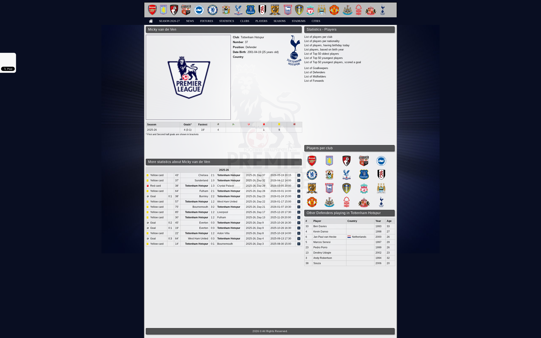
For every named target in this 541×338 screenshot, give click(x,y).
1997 (378, 242)
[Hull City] (275, 6)
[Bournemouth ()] (347, 157)
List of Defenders (314, 72)
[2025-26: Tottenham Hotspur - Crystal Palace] (298, 185)
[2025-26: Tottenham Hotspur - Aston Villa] (298, 233)
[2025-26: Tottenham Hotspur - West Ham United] (298, 201)
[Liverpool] (310, 6)
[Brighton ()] (381, 157)
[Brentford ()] (364, 157)
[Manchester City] (321, 6)
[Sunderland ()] (364, 198)
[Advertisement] (349, 114)
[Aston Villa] (163, 6)
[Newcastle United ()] (329, 198)
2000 (378, 236)
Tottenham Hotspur (252, 37)
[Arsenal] (152, 6)
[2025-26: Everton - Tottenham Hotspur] (298, 222)
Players (261, 21)
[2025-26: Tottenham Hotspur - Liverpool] (298, 212)
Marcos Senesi (322, 242)
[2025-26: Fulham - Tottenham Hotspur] (298, 191)
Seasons (280, 21)
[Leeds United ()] (346, 184)
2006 (378, 263)
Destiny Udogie (322, 252)
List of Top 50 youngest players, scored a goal (332, 62)
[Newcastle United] (347, 6)
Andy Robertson (322, 258)
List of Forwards (314, 80)
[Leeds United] (299, 6)
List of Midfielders (315, 76)
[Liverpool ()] (364, 184)
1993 (378, 226)
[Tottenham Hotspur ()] (381, 198)
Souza (317, 263)
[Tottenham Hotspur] (382, 6)
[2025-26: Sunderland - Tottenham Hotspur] (298, 180)
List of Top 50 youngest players (323, 58)
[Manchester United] (334, 6)
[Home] (151, 20)
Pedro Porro (320, 247)
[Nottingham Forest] (359, 6)
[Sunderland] (371, 6)
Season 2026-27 (169, 21)
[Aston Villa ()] (329, 157)
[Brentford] (186, 6)
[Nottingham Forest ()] (347, 198)
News (190, 21)
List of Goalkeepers (316, 68)
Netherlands (359, 236)
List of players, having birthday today (327, 45)
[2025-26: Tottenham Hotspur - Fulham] (298, 217)
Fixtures (206, 21)
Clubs (244, 21)
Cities (316, 21)
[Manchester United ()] (312, 198)
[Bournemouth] (174, 6)
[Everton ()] (364, 170)
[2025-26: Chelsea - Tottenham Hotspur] (298, 175)
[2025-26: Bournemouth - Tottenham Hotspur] (298, 206)
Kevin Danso (320, 231)
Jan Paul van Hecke (324, 236)
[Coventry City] (226, 6)
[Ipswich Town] (288, 6)
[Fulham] (262, 6)
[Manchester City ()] (381, 184)
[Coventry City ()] (329, 170)
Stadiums (298, 21)
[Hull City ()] (312, 184)
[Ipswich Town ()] (329, 184)
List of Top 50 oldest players (321, 53)
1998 (378, 231)
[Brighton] (199, 6)
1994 (378, 258)
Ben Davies (320, 226)
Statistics (226, 21)
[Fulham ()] (381, 170)
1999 (378, 247)
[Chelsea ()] (312, 170)
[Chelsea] (212, 6)
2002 (378, 252)
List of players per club (318, 36)
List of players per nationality (322, 41)
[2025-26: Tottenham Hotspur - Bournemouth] (298, 243)
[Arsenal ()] (311, 157)
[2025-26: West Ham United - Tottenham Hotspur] (298, 238)
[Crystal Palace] (238, 6)
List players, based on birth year (324, 49)
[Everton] (250, 6)
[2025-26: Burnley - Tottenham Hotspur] (298, 196)
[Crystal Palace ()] (346, 170)
